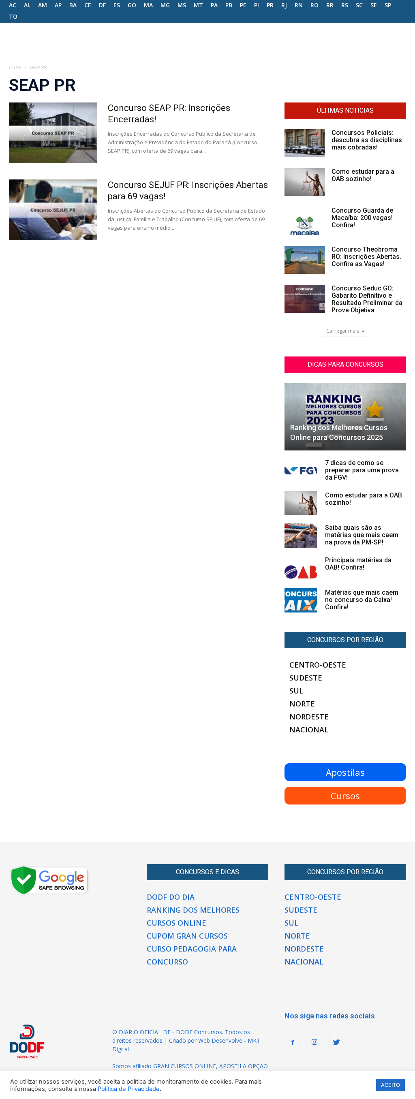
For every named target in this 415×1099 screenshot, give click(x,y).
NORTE (302, 703)
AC (12, 5)
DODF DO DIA (171, 897)
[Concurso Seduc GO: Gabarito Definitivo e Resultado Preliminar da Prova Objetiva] (305, 299)
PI (256, 5)
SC (359, 5)
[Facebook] (293, 1043)
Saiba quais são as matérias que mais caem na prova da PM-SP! (361, 535)
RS (344, 5)
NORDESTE (309, 716)
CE (87, 5)
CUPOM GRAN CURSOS (187, 936)
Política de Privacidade (129, 1089)
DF (102, 5)
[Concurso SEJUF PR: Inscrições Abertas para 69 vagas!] (53, 209)
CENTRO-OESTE (317, 665)
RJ (284, 5)
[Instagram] (314, 1042)
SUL (296, 691)
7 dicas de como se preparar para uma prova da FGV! (362, 470)
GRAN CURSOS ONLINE (184, 1066)
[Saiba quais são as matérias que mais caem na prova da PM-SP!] (301, 535)
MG (165, 5)
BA (73, 5)
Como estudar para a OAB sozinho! (363, 175)
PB (228, 5)
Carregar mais (342, 330)
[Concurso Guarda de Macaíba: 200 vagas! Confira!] (305, 221)
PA (214, 5)
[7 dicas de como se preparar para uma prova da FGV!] (301, 471)
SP (388, 5)
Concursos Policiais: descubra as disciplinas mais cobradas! (367, 140)
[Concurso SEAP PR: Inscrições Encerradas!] (53, 132)
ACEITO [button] (390, 1085)
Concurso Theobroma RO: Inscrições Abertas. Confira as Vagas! (366, 256)
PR (270, 5)
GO (132, 5)
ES (116, 5)
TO (13, 16)
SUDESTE (305, 678)
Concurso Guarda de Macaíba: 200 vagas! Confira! (362, 218)
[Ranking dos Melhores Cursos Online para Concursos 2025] (345, 416)
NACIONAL (308, 729)
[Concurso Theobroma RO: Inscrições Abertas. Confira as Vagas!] (305, 260)
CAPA (15, 67)
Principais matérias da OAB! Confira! (358, 563)
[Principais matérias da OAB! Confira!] (301, 568)
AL (27, 5)
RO (314, 5)
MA (148, 5)
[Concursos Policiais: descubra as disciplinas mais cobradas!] (305, 143)
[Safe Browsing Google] (49, 893)
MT (198, 5)
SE (373, 5)
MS (182, 5)
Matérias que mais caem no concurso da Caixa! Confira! (361, 600)
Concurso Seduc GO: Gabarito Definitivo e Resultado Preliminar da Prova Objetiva (367, 299)
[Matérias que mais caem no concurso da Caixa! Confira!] (301, 600)
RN (299, 5)
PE (243, 5)
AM (42, 5)
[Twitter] (336, 1043)
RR (330, 5)
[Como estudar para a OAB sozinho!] (305, 182)
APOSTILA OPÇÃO (243, 1066)
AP (58, 5)
